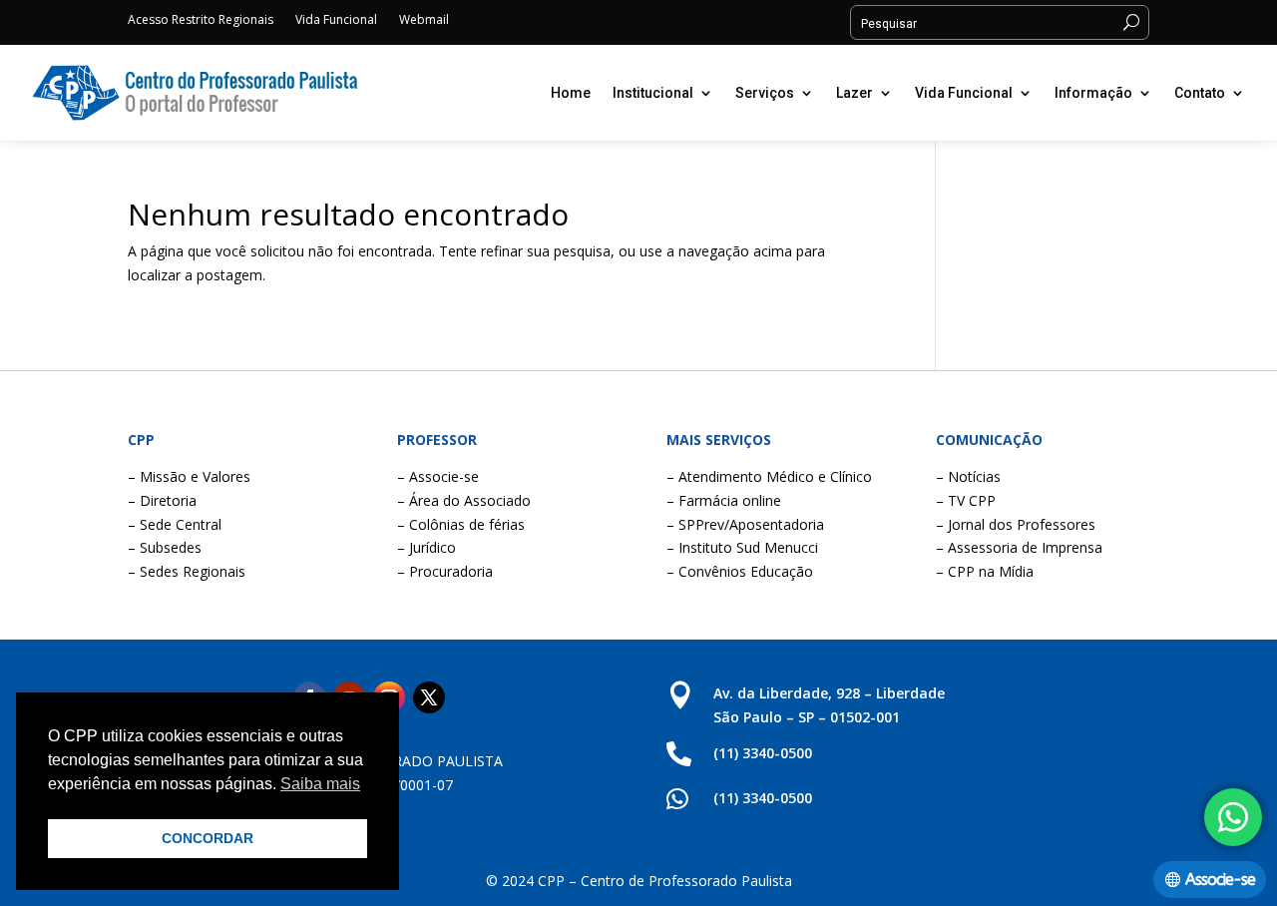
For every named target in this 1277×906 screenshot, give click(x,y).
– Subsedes (165, 547)
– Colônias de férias (461, 524)
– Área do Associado (464, 500)
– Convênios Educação (739, 571)
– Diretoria (162, 500)
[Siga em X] (429, 697)
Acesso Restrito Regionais (200, 20)
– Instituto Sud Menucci (742, 547)
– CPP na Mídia (985, 571)
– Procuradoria (445, 571)
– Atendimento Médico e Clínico (769, 476)
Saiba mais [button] (320, 783)
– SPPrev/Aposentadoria (745, 524)
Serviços (764, 93)
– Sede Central (174, 524)
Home (571, 93)
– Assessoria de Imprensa (1019, 547)
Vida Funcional (336, 20)
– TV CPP (966, 500)
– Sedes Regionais (186, 571)
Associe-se (1220, 879)
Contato (1199, 93)
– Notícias (968, 476)
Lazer (854, 93)
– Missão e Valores (189, 476)
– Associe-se (438, 476)
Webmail (424, 20)
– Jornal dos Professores (1015, 524)
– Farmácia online (723, 500)
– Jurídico (426, 547)
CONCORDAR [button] (207, 838)
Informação (1093, 93)
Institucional (653, 93)
